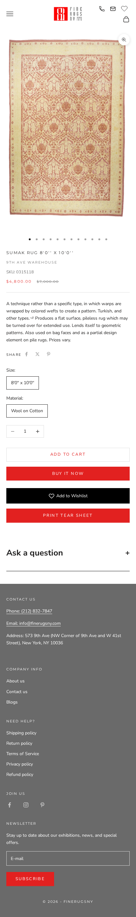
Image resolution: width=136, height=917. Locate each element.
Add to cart (68, 454)
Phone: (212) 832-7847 (29, 611)
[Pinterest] (48, 354)
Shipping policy (21, 733)
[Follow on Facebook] (9, 805)
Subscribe (30, 879)
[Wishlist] (125, 8)
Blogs (12, 702)
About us (15, 681)
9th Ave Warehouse (31, 262)
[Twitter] (37, 354)
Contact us (17, 692)
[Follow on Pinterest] (42, 805)
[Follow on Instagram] (26, 805)
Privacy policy (19, 764)
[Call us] (102, 9)
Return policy (19, 743)
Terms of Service (22, 754)
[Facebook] (26, 354)
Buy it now (68, 473)
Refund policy (19, 774)
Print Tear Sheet (68, 515)
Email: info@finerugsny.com (33, 623)
